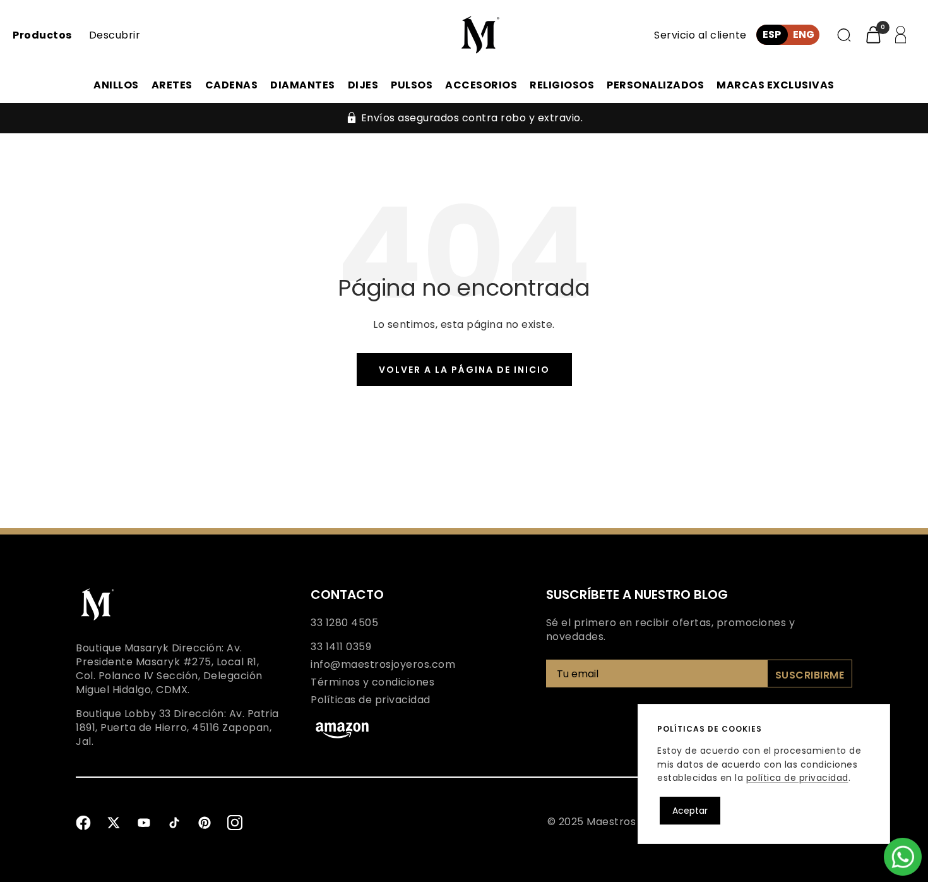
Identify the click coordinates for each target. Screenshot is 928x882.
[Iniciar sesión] (898, 35)
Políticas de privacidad (371, 700)
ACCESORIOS (481, 85)
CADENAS (231, 85)
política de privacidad (797, 777)
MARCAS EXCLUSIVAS (776, 85)
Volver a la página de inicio (464, 369)
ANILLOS (116, 85)
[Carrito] (873, 35)
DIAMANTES (302, 85)
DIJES (363, 85)
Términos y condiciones (372, 682)
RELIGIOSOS (562, 85)
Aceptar (690, 810)
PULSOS (411, 85)
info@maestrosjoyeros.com (383, 665)
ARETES (172, 85)
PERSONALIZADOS (655, 85)
